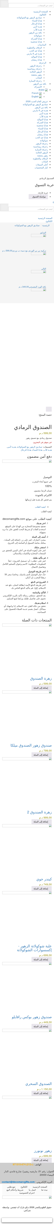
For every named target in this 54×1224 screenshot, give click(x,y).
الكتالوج (43, 14)
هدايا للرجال (36, 23)
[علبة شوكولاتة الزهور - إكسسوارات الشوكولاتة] (27, 915)
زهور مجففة (36, 74)
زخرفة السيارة (35, 80)
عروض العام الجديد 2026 (37, 101)
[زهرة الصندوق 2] (27, 781)
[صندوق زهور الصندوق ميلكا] (27, 714)
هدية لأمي (37, 26)
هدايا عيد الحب (35, 50)
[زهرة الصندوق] (27, 648)
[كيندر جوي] (27, 848)
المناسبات (42, 44)
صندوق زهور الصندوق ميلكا (31, 745)
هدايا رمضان (36, 59)
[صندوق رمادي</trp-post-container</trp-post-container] (51, 422)
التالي (43, 268)
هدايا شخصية (36, 41)
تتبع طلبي (11, 1186)
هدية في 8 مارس (34, 53)
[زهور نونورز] (27, 1120)
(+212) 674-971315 (23, 1164)
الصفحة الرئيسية (40, 11)
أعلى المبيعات (42, 164)
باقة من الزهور (35, 32)
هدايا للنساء (37, 20)
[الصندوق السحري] (27, 1053)
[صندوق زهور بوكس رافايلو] (27, 986)
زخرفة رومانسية (34, 68)
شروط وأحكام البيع (15, 1189)
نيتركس (27, 1210)
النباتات (39, 77)
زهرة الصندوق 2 (39, 811)
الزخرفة (42, 62)
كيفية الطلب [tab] (40, 506)
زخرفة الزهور (36, 65)
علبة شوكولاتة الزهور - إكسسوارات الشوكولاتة (34, 947)
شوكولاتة (38, 35)
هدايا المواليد (36, 56)
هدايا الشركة (36, 38)
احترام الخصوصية (27, 1192)
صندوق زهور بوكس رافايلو (32, 1016)
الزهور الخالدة (36, 71)
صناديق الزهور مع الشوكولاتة (29, 17)
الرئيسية (46, 225)
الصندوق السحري (38, 1083)
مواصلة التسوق (39, 196)
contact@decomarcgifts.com (18, 1182)
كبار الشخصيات (41, 167)
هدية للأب (38, 29)
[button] (52, 202)
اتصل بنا (32, 1189)
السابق (43, 232)
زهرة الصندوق (41, 678)
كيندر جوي (44, 878)
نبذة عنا (44, 1189)
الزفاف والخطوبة (34, 47)
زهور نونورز (43, 1150)
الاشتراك (38, 86)
